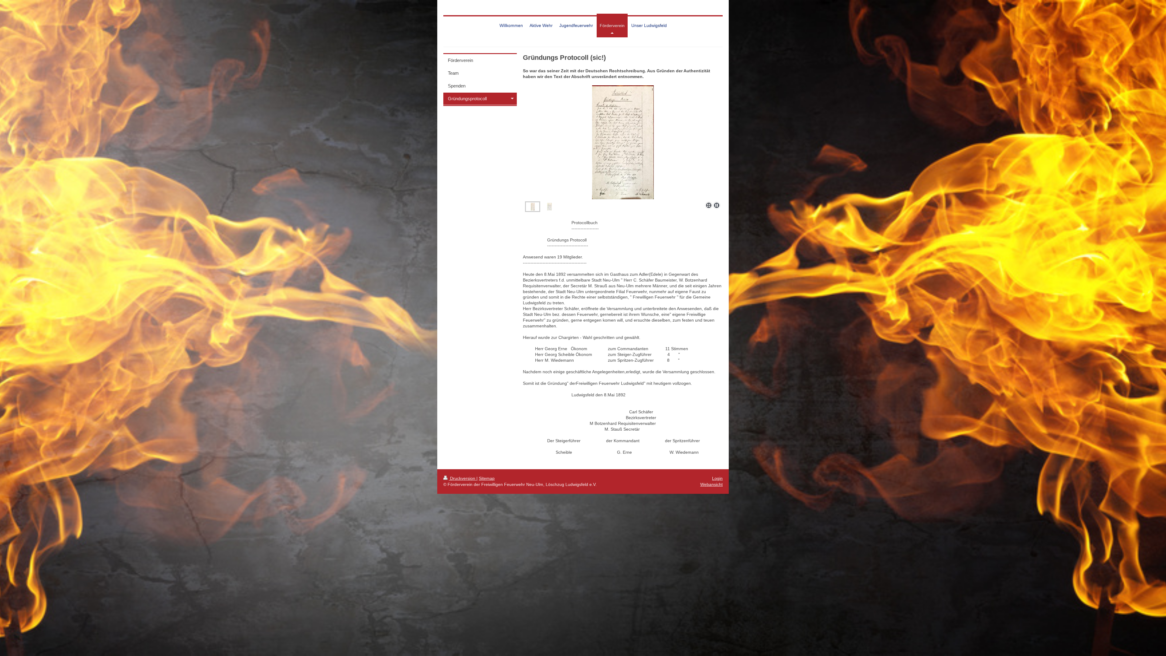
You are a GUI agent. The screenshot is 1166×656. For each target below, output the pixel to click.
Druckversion (462, 478)
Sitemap (487, 478)
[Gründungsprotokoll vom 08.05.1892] (623, 142)
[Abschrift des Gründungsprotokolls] (549, 206)
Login (717, 478)
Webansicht (711, 484)
